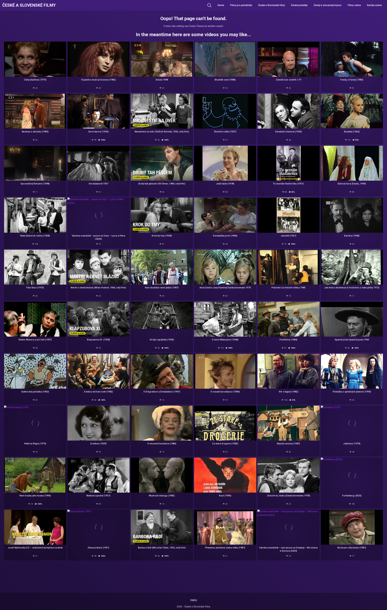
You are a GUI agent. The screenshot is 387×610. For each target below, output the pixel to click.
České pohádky (299, 5)
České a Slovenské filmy (29, 5)
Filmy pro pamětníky (241, 5)
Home (221, 5)
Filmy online (354, 5)
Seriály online (374, 5)
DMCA (193, 600)
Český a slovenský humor (328, 5)
